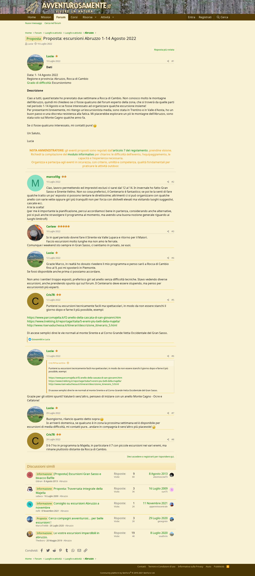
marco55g (53, 177)
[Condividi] (168, 61)
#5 (173, 299)
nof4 (38, 510)
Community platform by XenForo (127, 572)
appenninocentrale (158, 506)
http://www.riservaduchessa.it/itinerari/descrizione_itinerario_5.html (72, 325)
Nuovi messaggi (33, 23)
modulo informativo (81, 154)
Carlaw (51, 226)
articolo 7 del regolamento (130, 150)
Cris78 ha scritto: (57, 362)
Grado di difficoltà (39, 83)
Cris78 (50, 295)
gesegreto (163, 521)
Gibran (39, 481)
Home (32, 17)
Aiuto (208, 566)
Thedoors (40, 540)
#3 (173, 231)
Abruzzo (63, 481)
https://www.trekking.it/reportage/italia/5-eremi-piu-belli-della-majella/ (73, 321)
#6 (173, 356)
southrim (163, 536)
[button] (89, 17)
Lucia (30, 43)
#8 (173, 439)
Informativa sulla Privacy (190, 566)
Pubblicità (219, 566)
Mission (46, 17)
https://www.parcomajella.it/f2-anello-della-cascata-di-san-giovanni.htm (74, 317)
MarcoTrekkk (42, 525)
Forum (61, 17)
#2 (173, 181)
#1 (173, 61)
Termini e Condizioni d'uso (161, 566)
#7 (173, 413)
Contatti (141, 566)
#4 (173, 257)
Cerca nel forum (53, 23)
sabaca (39, 496)
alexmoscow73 (160, 476)
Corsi (74, 17)
